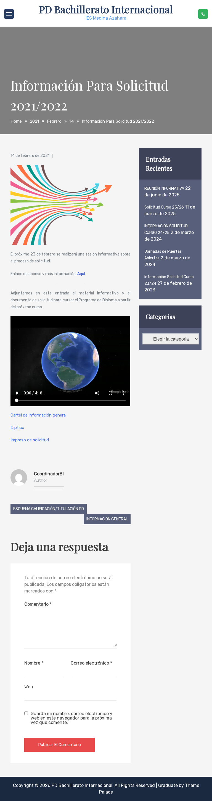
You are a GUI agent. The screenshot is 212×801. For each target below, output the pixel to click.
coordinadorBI (49, 473)
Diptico (17, 427)
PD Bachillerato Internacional (106, 9)
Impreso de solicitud (29, 440)
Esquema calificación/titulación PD (48, 509)
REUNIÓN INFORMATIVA (164, 188)
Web (28, 686)
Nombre (33, 663)
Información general (107, 519)
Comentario (38, 604)
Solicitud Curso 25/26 (164, 207)
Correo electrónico (91, 663)
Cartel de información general (38, 415)
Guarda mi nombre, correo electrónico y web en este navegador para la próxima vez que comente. (71, 718)
